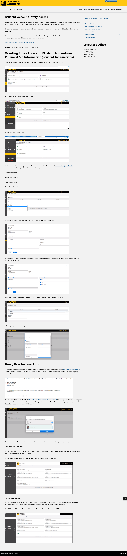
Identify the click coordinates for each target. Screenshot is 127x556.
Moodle (113, 9)
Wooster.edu (119, 9)
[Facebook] (118, 553)
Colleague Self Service (93, 9)
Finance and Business (13, 9)
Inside (80, 9)
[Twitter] (125, 553)
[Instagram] (121, 553)
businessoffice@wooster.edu (63, 166)
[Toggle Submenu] (119, 34)
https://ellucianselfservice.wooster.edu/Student (19, 43)
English (109, 1)
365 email (107, 9)
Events (85, 9)
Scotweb (102, 9)
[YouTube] (123, 553)
